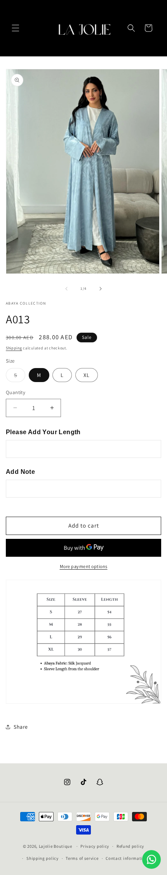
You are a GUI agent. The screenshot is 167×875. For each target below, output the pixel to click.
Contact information (127, 858)
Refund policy (130, 846)
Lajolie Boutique (56, 846)
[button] (15, 28)
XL (87, 375)
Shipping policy (42, 858)
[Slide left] (66, 288)
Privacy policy (94, 846)
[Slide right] (100, 288)
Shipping (14, 348)
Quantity (15, 392)
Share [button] (21, 726)
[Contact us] (151, 859)
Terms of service (82, 858)
